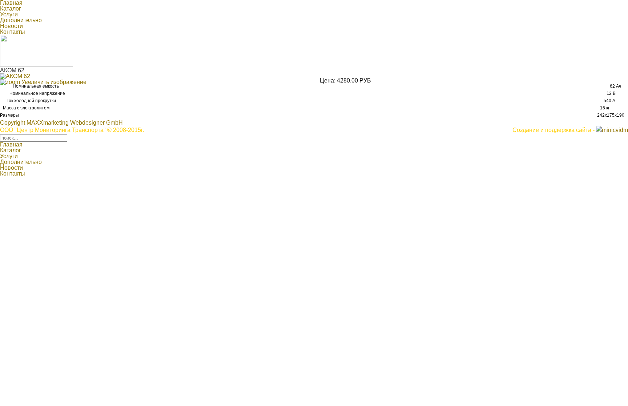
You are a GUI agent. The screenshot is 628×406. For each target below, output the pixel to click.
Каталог (10, 8)
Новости (11, 26)
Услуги (9, 14)
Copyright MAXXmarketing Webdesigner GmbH (61, 123)
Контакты (12, 32)
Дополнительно (21, 20)
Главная (11, 144)
